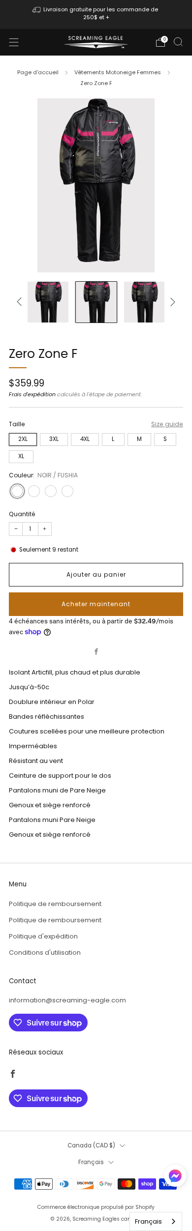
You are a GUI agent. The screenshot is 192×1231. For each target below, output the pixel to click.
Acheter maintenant (96, 604)
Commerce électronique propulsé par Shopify (96, 1207)
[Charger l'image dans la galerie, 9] (96, 302)
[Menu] (14, 42)
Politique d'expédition (43, 936)
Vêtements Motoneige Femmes (117, 72)
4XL (85, 439)
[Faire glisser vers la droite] (171, 302)
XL (21, 456)
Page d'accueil (38, 72)
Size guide (167, 424)
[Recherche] (178, 42)
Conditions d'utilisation (45, 952)
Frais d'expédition (32, 394)
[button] (175, 1179)
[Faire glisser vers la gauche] (21, 302)
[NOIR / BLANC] (50, 491)
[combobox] (155, 1221)
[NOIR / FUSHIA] (17, 491)
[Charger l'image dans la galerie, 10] (144, 302)
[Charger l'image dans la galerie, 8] (48, 302)
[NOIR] (67, 491)
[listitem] (96, 14)
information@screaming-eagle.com (67, 1000)
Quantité (22, 514)
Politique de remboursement (55, 904)
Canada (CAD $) (91, 1145)
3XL (54, 439)
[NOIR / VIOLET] (34, 491)
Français (91, 1162)
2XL (23, 439)
